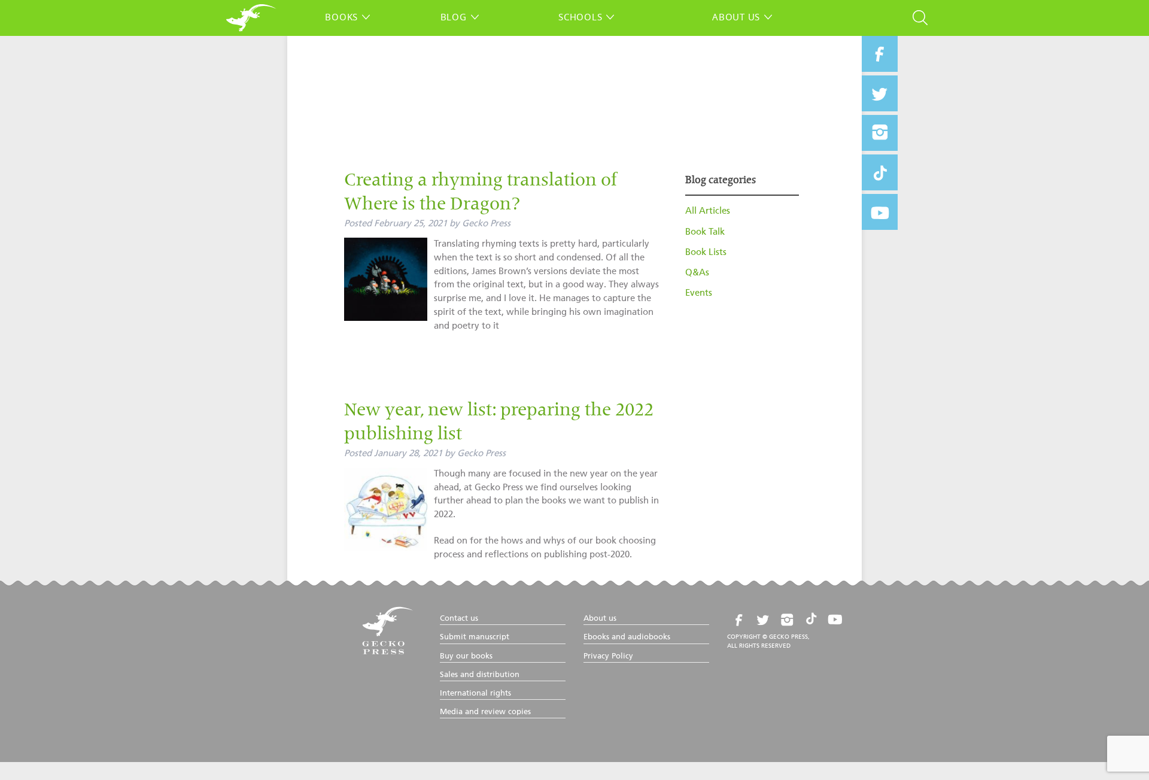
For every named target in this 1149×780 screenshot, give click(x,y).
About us (736, 17)
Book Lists (706, 252)
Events (698, 293)
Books (341, 17)
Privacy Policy (608, 656)
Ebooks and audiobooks (626, 637)
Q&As (697, 272)
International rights (475, 693)
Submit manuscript (474, 637)
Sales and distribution (479, 675)
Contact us (459, 619)
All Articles (707, 211)
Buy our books (466, 656)
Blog (453, 17)
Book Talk (705, 231)
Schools (580, 17)
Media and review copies (485, 712)
